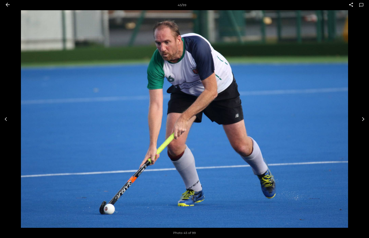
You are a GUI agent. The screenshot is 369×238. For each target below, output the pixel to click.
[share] (351, 5)
